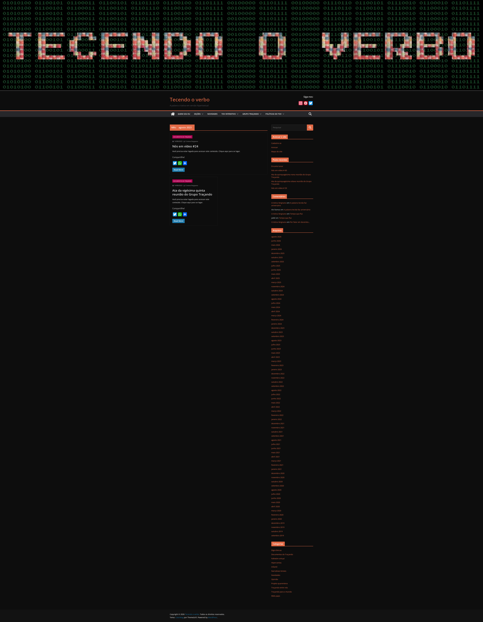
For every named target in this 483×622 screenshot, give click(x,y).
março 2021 (276, 461)
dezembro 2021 (277, 423)
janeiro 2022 (276, 419)
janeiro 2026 (276, 249)
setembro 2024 (277, 295)
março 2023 (276, 361)
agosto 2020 (276, 490)
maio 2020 (275, 502)
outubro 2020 (277, 481)
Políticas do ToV (273, 114)
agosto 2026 (276, 236)
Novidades (212, 114)
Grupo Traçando (251, 114)
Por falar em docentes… (300, 222)
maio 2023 (275, 353)
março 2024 (276, 315)
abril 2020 (275, 506)
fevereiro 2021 (277, 465)
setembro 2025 (277, 261)
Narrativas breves (278, 571)
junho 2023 (276, 349)
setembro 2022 (277, 386)
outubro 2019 (277, 531)
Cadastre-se (276, 143)
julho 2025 (275, 266)
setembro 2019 (277, 535)
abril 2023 (275, 357)
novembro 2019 (277, 527)
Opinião (274, 579)
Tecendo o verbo (190, 99)
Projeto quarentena (279, 583)
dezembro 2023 (277, 328)
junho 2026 (276, 241)
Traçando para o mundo (281, 592)
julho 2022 (275, 394)
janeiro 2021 (276, 469)
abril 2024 (275, 311)
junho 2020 (276, 498)
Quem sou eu (184, 114)
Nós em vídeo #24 (185, 146)
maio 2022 (275, 403)
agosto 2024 (276, 299)
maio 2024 (275, 307)
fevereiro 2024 (277, 319)
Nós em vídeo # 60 (279, 170)
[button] (202, 114)
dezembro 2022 (277, 373)
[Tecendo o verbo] (173, 114)
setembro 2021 (277, 436)
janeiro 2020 (276, 519)
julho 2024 (275, 303)
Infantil (274, 567)
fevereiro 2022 (277, 415)
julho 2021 (275, 444)
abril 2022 (275, 407)
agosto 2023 (276, 340)
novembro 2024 (277, 286)
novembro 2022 (277, 378)
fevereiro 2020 (277, 515)
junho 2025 (276, 270)
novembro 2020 (277, 477)
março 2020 (276, 510)
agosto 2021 (276, 440)
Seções (197, 114)
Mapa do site (276, 151)
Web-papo (275, 596)
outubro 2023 (277, 332)
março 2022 (276, 411)
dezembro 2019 (277, 523)
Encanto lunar (277, 166)
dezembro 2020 (277, 473)
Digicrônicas (276, 550)
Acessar (274, 147)
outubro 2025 (277, 257)
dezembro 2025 (277, 253)
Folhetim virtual (278, 558)
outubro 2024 (277, 290)
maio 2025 (275, 274)
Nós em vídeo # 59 (279, 188)
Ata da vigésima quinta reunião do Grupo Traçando (192, 192)
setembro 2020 (277, 486)
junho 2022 (276, 398)
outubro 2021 (277, 432)
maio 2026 (275, 245)
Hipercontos (276, 562)
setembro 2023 (277, 336)
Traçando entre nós (279, 587)
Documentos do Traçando (182, 137)
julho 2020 (275, 494)
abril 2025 (275, 278)
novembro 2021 (277, 427)
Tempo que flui (296, 214)
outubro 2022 (277, 382)
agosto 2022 (276, 390)
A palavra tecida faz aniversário (297, 209)
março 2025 (276, 282)
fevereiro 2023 (277, 365)
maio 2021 (275, 452)
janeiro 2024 (276, 324)
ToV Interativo (229, 114)
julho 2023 (275, 344)
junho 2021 (276, 448)
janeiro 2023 (276, 369)
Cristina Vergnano (191, 141)
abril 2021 (275, 456)
